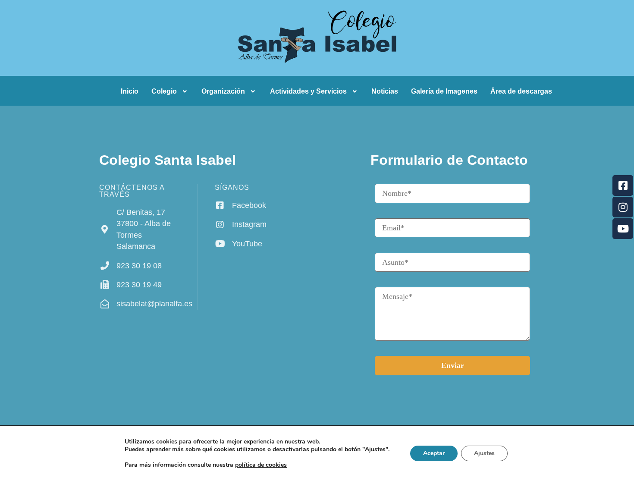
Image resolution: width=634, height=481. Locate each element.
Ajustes (484, 453)
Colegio (164, 91)
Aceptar (434, 453)
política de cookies (261, 465)
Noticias (384, 91)
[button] (170, 91)
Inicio (129, 91)
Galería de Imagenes (444, 91)
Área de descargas (521, 91)
